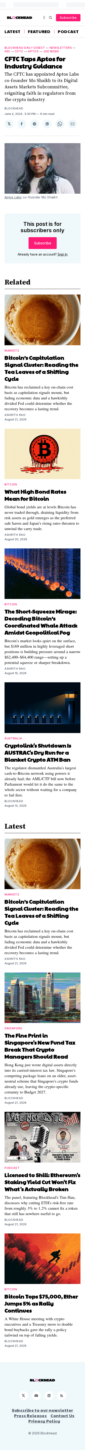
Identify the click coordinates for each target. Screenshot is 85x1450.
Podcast (68, 31)
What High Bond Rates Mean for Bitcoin (35, 494)
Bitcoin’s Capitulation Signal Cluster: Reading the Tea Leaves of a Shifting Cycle (41, 368)
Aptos (33, 51)
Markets (12, 350)
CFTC (19, 51)
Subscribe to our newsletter (42, 1410)
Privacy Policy (44, 1421)
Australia (13, 738)
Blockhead (14, 108)
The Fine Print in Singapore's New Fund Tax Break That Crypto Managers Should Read (40, 1045)
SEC (7, 51)
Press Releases (30, 1415)
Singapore (13, 1028)
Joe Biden (51, 51)
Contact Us (63, 1415)
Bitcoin (11, 484)
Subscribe (68, 17)
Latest (13, 31)
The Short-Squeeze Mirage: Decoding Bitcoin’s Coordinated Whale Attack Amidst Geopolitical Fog (41, 621)
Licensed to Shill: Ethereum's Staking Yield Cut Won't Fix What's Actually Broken (42, 1182)
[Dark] (45, 17)
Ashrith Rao (15, 415)
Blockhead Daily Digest (25, 47)
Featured (39, 31)
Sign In (63, 254)
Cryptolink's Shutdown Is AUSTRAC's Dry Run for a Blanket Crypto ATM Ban (38, 752)
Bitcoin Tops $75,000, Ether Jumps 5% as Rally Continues (41, 1303)
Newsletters (61, 47)
